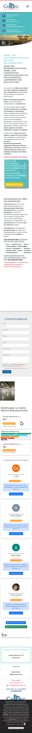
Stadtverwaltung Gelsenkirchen (13, 264)
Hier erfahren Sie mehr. (16, 157)
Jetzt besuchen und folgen (15, 31)
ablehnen (5, 714)
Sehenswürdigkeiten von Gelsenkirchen (16, 262)
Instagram (17, 680)
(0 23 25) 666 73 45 (13, 21)
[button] (2, 391)
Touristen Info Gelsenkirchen (12, 266)
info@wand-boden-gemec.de (15, 26)
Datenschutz (12, 719)
